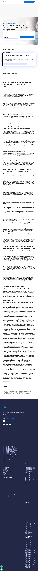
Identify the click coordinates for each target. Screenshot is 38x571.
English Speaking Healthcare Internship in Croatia (18, 297)
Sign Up (26, 1)
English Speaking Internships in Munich (9, 491)
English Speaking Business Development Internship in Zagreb (24, 339)
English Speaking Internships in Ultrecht (9, 496)
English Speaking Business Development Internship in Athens (13, 341)
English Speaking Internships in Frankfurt (9, 492)
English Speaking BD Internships (8, 459)
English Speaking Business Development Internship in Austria (15, 320)
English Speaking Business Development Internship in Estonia (16, 369)
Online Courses (5, 468)
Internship (4, 49)
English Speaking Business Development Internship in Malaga (16, 351)
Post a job (6, 64)
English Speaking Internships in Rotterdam (10, 495)
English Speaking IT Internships (8, 446)
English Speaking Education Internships (9, 455)
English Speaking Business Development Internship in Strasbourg (13, 307)
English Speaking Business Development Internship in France (16, 374)
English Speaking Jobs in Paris (30, 467)
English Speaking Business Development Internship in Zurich (13, 364)
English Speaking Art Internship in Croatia (25, 299)
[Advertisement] (19, 10)
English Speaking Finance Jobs (8, 427)
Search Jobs (5, 469)
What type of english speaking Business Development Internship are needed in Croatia (17, 391)
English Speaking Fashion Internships (9, 452)
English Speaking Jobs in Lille (30, 468)
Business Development (13, 49)
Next (5, 68)
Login (32, 1)
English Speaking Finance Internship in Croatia (14, 295)
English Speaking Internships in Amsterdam (10, 493)
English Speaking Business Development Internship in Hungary (16, 317)
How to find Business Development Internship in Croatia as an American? (15, 390)
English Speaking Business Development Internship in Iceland (17, 372)
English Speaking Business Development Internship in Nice (14, 312)
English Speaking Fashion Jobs (8, 432)
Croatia (8, 49)
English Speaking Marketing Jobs (8, 429)
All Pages (4, 474)
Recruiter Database (6, 467)
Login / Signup (5, 472)
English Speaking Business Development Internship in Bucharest (15, 330)
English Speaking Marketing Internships (9, 449)
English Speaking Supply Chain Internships (10, 454)
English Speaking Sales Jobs (7, 433)
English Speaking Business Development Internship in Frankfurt (24, 306)
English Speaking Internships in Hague (9, 494)
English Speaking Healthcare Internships (9, 458)
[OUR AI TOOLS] (1, 566)
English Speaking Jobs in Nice (30, 479)
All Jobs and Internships (7, 471)
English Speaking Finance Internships (9, 447)
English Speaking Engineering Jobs (8, 428)
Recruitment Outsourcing (21, 64)
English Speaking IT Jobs (7, 426)
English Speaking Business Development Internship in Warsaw (17, 333)
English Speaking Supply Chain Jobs (9, 434)
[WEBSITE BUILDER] (1, 569)
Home (4, 466)
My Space (4, 473)
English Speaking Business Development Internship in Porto (16, 359)
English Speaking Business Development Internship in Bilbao (16, 361)
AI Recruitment (12, 64)
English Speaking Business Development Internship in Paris (20, 377)
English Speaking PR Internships (8, 457)
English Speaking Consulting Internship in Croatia (15, 296)
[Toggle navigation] (34, 1)
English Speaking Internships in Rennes (9, 489)
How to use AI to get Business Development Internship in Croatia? (14, 392)
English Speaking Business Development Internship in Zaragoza (13, 346)
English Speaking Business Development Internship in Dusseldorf (17, 348)
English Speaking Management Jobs (9, 430)
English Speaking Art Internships (8, 460)
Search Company (6, 470)
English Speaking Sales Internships (8, 453)
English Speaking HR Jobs (7, 431)
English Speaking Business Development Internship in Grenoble (13, 315)
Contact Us (6, 416)
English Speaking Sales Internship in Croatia (10, 292)
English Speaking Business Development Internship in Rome (15, 356)
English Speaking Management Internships (10, 450)
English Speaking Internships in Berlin (9, 490)
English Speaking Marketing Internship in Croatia (26, 291)
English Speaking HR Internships (8, 451)
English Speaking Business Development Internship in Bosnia (16, 328)
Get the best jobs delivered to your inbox (13, 418)
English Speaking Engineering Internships (10, 448)
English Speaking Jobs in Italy (30, 523)
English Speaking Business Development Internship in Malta (24, 365)
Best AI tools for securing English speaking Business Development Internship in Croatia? (17, 393)
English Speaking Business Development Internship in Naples (15, 338)
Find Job (26, 37)
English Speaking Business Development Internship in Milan (24, 379)
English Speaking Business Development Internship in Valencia (16, 343)
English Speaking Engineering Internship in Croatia (26, 292)
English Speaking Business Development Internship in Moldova (16, 325)
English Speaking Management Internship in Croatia (11, 288)
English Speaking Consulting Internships (9, 456)
